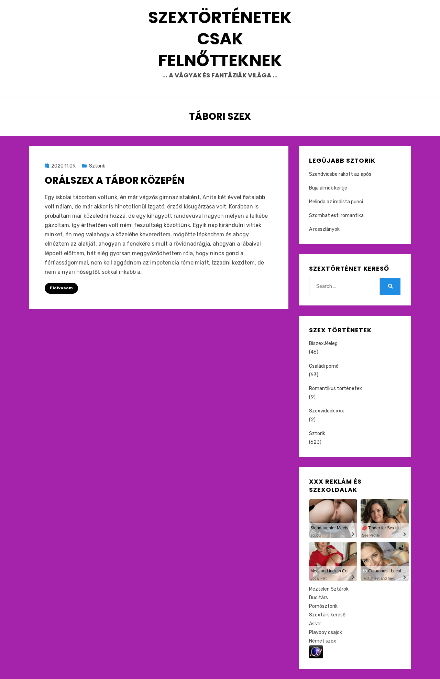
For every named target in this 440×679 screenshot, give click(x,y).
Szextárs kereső (327, 615)
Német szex (322, 641)
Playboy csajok (325, 632)
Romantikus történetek (335, 388)
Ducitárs (318, 598)
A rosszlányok (324, 229)
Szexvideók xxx (326, 411)
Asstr (315, 624)
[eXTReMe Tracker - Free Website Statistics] (316, 652)
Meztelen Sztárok (329, 589)
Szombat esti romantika (336, 215)
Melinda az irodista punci (336, 202)
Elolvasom (61, 287)
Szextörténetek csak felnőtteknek (220, 39)
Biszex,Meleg (323, 343)
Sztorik (97, 166)
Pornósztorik (323, 606)
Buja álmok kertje (328, 188)
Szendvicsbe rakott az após (340, 174)
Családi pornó (324, 366)
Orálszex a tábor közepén (115, 180)
